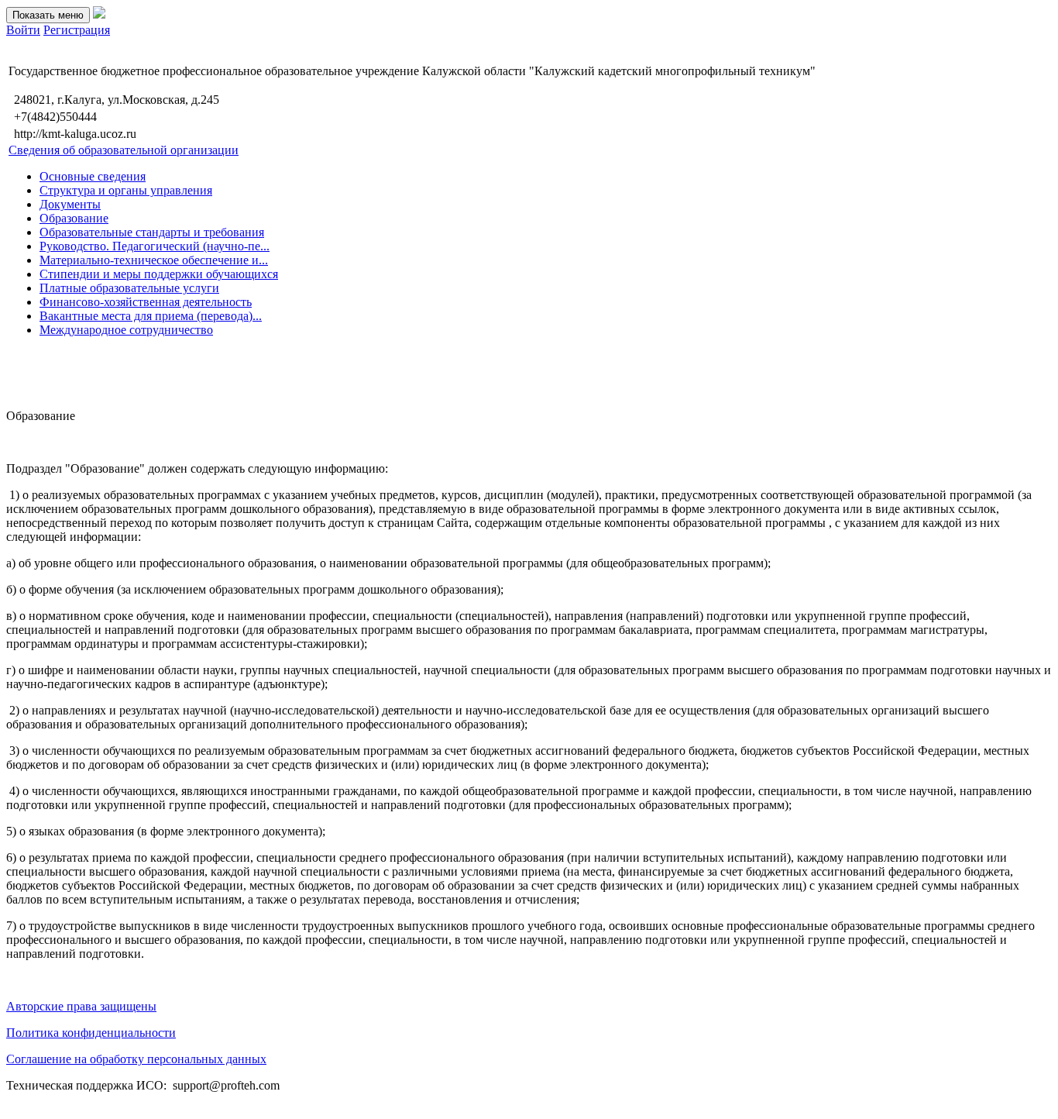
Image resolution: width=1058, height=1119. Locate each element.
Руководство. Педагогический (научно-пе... (155, 246)
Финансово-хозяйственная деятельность (146, 301)
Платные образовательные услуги (129, 287)
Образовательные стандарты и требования (152, 232)
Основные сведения (93, 176)
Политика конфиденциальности (91, 1032)
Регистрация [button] (76, 29)
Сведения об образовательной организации (124, 150)
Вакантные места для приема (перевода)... (151, 315)
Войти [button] (23, 29)
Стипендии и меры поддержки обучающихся (159, 274)
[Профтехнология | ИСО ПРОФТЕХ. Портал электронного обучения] (99, 14)
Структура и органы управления (126, 190)
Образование (74, 218)
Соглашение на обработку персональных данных (136, 1059)
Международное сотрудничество (126, 329)
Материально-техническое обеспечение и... (154, 260)
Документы (70, 204)
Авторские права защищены (81, 1006)
